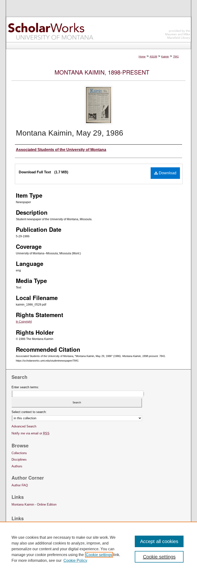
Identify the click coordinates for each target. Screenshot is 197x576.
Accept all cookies (159, 541)
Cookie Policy (75, 560)
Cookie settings (99, 555)
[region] (98, 549)
